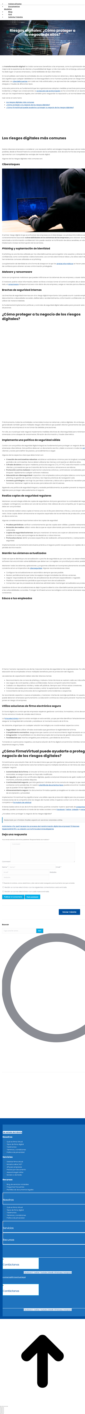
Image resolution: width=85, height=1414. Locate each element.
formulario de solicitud (22, 802)
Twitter (68, 809)
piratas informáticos (65, 263)
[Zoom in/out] (7, 1406)
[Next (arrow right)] (3, 1410)
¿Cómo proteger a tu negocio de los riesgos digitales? (28, 105)
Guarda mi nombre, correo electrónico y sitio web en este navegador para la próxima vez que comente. (39, 883)
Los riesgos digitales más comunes (20, 102)
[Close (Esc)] (1, 1406)
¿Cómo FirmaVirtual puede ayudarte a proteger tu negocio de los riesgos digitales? (40, 107)
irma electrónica (11, 718)
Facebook (60, 809)
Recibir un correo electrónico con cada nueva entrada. (27, 891)
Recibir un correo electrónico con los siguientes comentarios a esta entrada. (36, 887)
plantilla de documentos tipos (51, 785)
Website (53, 872)
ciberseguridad (36, 568)
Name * (5, 867)
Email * (58, 867)
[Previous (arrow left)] (1, 1410)
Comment (6, 861)
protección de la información (48, 91)
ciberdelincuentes (20, 81)
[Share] (3, 1406)
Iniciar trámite (69, 912)
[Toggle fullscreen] (5, 1406)
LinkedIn (75, 809)
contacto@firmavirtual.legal (14, 1277)
